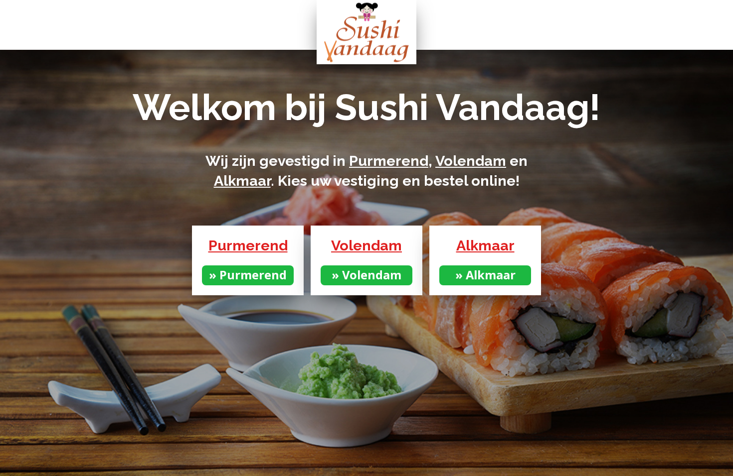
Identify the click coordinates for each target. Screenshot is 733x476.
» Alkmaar (485, 275)
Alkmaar (242, 180)
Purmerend (388, 160)
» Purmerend (248, 275)
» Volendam (366, 275)
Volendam (470, 160)
